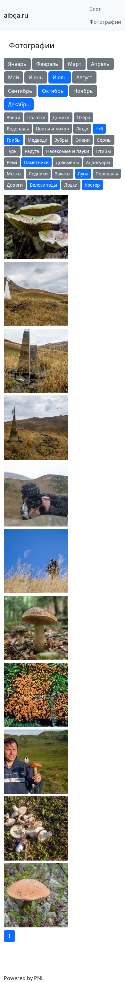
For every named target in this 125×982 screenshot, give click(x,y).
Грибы (14, 140)
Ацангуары (98, 162)
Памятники (36, 162)
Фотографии (105, 21)
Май (13, 77)
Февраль (47, 63)
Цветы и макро (52, 129)
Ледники (38, 174)
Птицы (103, 151)
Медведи (37, 140)
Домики (61, 117)
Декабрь (18, 104)
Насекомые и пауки (67, 151)
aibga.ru (16, 15)
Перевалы (107, 174)
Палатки (36, 117)
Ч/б (99, 129)
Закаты (63, 174)
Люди (82, 129)
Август (84, 77)
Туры (12, 151)
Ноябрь (83, 90)
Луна (83, 174)
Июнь (36, 77)
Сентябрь (20, 90)
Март (74, 63)
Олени (82, 140)
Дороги (15, 185)
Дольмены (67, 162)
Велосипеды (43, 185)
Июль (60, 77)
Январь (17, 63)
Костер (92, 185)
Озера (83, 117)
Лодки (71, 185)
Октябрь (53, 90)
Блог (95, 9)
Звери (13, 117)
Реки (12, 162)
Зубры (61, 140)
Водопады (18, 129)
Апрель (100, 63)
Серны (104, 140)
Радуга (32, 151)
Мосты (14, 174)
